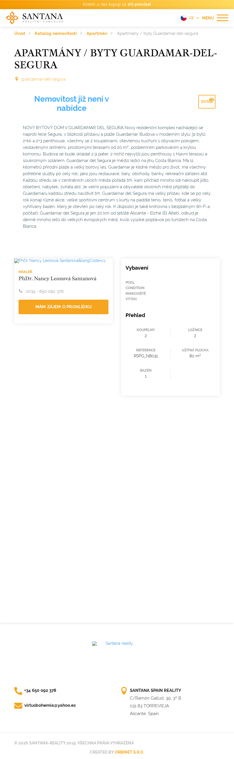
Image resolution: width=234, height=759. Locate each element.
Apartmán (96, 33)
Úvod (19, 33)
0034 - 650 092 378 (45, 291)
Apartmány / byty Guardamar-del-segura (157, 33)
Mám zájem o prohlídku (63, 306)
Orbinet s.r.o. (129, 752)
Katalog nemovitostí (56, 33)
